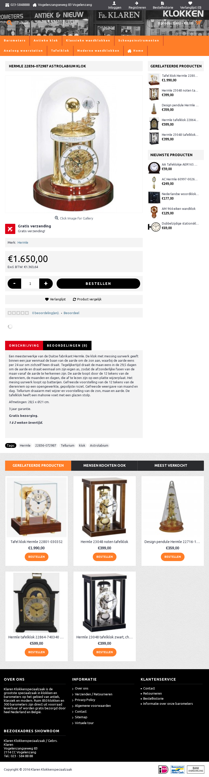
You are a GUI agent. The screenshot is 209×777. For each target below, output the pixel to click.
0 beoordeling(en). (45, 313)
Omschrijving (24, 345)
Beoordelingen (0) (67, 345)
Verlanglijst (58, 299)
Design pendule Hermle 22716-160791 (180, 105)
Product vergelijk (89, 299)
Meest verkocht (170, 465)
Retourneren (152, 693)
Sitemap (81, 717)
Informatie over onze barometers (168, 703)
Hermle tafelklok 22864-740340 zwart (180, 120)
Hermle (23, 242)
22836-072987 (45, 445)
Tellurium (67, 445)
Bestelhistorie (153, 698)
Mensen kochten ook (104, 465)
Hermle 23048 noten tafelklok (180, 90)
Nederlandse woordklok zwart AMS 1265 (180, 194)
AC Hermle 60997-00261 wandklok (180, 179)
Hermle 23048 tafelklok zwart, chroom (180, 134)
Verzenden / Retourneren (93, 694)
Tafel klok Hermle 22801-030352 (180, 75)
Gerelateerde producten (38, 465)
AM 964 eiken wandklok (178, 208)
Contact (81, 711)
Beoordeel (71, 313)
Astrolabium (99, 445)
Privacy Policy (85, 699)
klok (82, 445)
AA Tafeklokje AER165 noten (180, 164)
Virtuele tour (84, 723)
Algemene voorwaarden (93, 705)
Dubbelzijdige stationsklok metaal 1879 (180, 223)
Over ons (81, 688)
